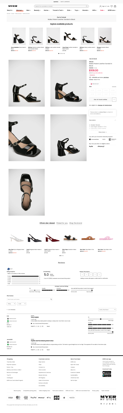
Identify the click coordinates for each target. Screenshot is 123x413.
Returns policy (17, 390)
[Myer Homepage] (13, 7)
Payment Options (11, 364)
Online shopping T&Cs (44, 390)
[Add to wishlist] (114, 100)
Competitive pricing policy (30, 390)
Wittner (91, 61)
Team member (105, 390)
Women (8, 13)
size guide (114, 86)
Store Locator (42, 370)
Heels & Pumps (18, 13)
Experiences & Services (45, 372)
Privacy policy (95, 390)
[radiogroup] (102, 92)
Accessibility (42, 385)
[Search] (87, 6)
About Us (73, 370)
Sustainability (74, 375)
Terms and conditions (57, 390)
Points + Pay (10, 367)
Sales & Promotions (44, 380)
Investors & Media (75, 372)
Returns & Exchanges (12, 372)
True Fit (9, 375)
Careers (73, 367)
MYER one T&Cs (70, 390)
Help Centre (42, 362)
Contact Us (42, 367)
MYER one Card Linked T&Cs (83, 390)
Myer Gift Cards (75, 364)
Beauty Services (43, 375)
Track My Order (11, 362)
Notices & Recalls (43, 383)
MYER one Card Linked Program (15, 380)
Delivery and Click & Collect (14, 370)
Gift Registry (42, 377)
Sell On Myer (74, 380)
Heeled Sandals (26, 13)
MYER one (73, 362)
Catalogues (10, 377)
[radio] (92, 90)
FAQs (40, 364)
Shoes (12, 13)
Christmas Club (75, 377)
